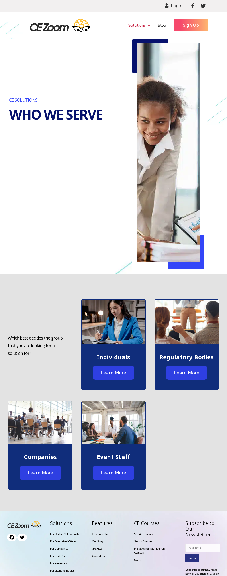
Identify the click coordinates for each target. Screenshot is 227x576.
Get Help (97, 549)
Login (177, 6)
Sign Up (191, 25)
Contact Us (98, 556)
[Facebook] (192, 5)
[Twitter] (203, 5)
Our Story (97, 541)
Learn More (113, 372)
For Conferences (59, 556)
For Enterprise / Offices (63, 541)
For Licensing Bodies (62, 571)
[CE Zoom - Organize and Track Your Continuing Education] (39, 25)
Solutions (137, 25)
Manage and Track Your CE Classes (149, 551)
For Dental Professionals (64, 534)
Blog (162, 25)
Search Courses (143, 541)
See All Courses (143, 534)
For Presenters (58, 563)
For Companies (59, 549)
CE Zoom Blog (100, 534)
